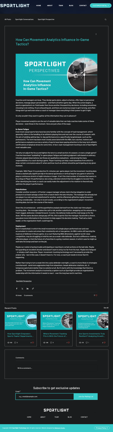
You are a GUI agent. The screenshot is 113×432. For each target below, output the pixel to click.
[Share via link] (33, 288)
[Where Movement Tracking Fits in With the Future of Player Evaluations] (57, 321)
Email (18, 391)
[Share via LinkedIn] (27, 288)
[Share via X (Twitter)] (22, 288)
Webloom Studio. (60, 428)
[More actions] (96, 34)
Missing (95, 412)
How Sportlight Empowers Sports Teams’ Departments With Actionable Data (19, 334)
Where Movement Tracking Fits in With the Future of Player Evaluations (55, 334)
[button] (106, 19)
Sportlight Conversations (24, 19)
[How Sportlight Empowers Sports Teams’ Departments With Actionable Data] (21, 321)
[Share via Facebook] (17, 288)
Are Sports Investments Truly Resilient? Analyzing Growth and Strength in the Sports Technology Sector (92, 334)
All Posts (8, 19)
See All (106, 308)
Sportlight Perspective (46, 19)
